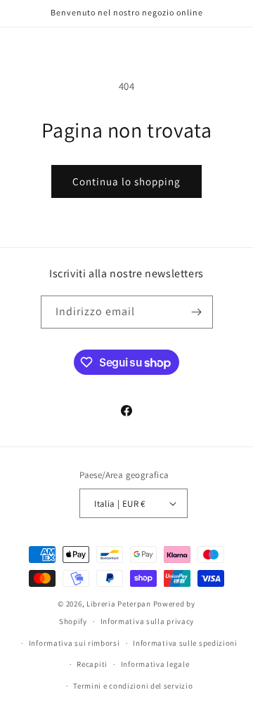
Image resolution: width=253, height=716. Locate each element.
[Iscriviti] (196, 312)
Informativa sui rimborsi (74, 643)
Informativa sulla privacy (147, 621)
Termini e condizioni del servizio (133, 686)
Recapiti (92, 664)
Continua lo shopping (126, 181)
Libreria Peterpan (118, 604)
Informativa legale (155, 664)
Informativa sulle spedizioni (185, 643)
